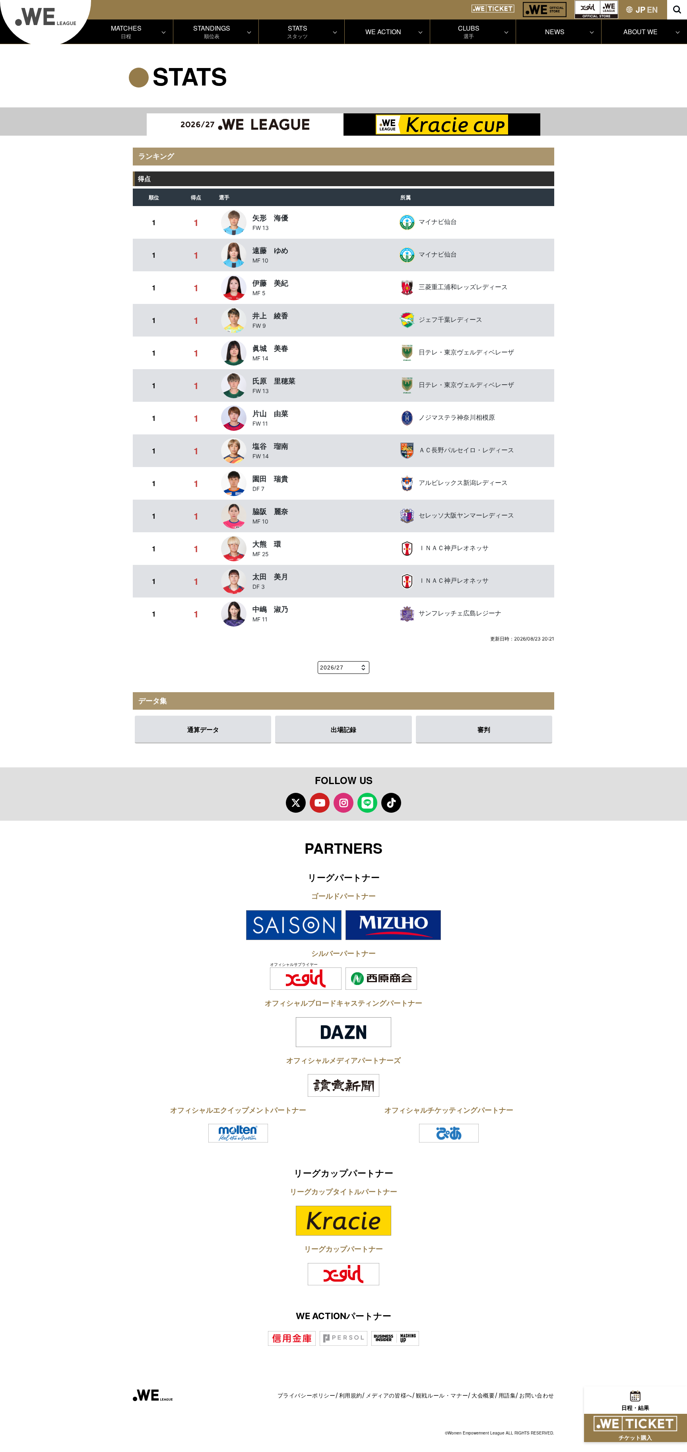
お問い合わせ (536, 1395)
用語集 (507, 1395)
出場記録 (343, 730)
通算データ (203, 730)
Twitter (296, 803)
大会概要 (483, 1395)
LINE (367, 803)
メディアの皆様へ (389, 1395)
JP (640, 9)
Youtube (320, 803)
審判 (483, 730)
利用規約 (350, 1395)
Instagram (343, 803)
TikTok (391, 803)
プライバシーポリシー (307, 1395)
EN (652, 9)
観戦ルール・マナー (442, 1395)
